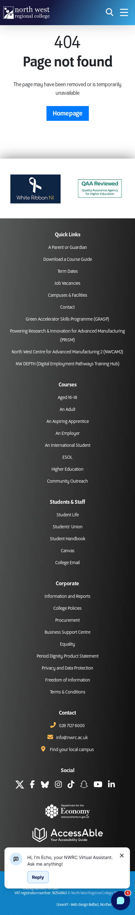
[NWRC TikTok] (71, 785)
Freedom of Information (67, 680)
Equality (67, 644)
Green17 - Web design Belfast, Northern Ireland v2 (93, 905)
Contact (67, 307)
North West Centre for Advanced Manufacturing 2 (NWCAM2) (67, 352)
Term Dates (67, 271)
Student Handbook (67, 539)
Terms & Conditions (67, 692)
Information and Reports (67, 596)
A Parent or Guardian (67, 247)
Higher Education (67, 469)
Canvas (67, 550)
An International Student (67, 445)
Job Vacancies (67, 283)
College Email (67, 562)
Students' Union (68, 527)
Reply (38, 877)
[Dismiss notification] (121, 855)
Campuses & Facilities (67, 295)
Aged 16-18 (67, 397)
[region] (71, 860)
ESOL (67, 457)
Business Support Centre (67, 632)
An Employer (68, 433)
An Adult (67, 409)
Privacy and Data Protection (67, 668)
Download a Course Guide (67, 259)
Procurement (67, 620)
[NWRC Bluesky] (44, 785)
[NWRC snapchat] (84, 785)
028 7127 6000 (72, 725)
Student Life (68, 515)
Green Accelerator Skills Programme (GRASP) (67, 319)
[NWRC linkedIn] (111, 785)
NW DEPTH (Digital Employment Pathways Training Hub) (68, 364)
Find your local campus (72, 749)
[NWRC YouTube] (98, 785)
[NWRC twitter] (19, 785)
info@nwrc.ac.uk (72, 737)
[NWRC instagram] (58, 785)
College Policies (67, 608)
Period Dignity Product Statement (68, 656)
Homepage (68, 113)
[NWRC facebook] (32, 785)
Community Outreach (67, 481)
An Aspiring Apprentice (67, 421)
